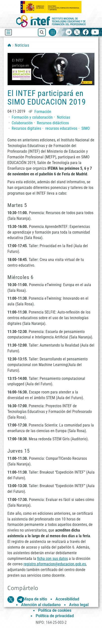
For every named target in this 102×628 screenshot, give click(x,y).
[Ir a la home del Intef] (51, 21)
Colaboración (22, 123)
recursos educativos (61, 128)
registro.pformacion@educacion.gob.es (55, 564)
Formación (42, 111)
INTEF (9, 45)
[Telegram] (69, 32)
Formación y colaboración (32, 117)
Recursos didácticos (53, 123)
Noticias (22, 45)
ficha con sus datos (52, 558)
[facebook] (85, 32)
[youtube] (95, 32)
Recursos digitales (26, 128)
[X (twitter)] (77, 32)
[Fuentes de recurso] (52, 32)
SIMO (85, 128)
